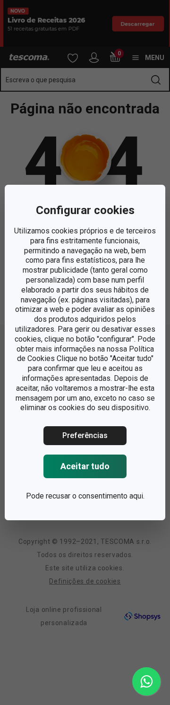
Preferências (85, 435)
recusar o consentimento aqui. (95, 495)
